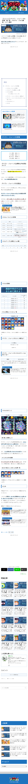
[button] (24, 569)
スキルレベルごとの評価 (12, 88)
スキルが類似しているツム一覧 (13, 93)
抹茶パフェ (10, 655)
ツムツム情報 (5, 532)
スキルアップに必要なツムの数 (13, 90)
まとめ (8, 103)
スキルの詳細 (10, 91)
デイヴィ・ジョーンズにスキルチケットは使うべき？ (16, 99)
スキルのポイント (10, 101)
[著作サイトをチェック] (9, 665)
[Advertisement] (14, 62)
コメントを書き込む (14, 674)
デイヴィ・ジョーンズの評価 (12, 86)
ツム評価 (11, 532)
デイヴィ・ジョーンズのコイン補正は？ (15, 96)
